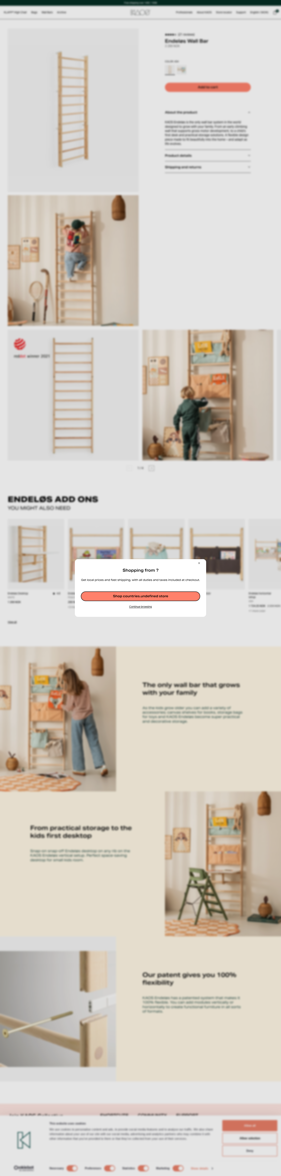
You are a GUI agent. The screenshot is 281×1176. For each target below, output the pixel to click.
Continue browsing (140, 606)
